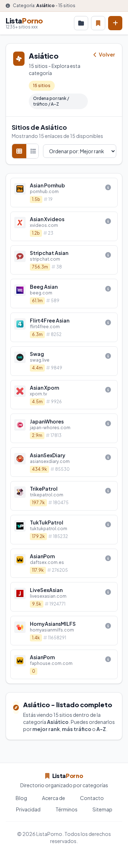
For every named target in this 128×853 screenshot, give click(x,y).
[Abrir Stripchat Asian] (64, 260)
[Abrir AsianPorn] (64, 563)
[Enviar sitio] (115, 23)
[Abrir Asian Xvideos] (64, 226)
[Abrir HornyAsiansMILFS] (64, 630)
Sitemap (102, 809)
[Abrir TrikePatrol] (64, 495)
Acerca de (53, 798)
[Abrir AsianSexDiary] (64, 462)
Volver (106, 54)
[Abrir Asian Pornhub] (64, 192)
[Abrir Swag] (64, 361)
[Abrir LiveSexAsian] (64, 596)
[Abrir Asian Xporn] (64, 394)
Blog (21, 798)
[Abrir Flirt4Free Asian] (64, 327)
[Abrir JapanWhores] (64, 428)
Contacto (92, 798)
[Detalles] (108, 187)
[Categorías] (81, 23)
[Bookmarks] (98, 23)
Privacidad (28, 809)
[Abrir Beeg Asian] (64, 293)
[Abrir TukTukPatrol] (64, 529)
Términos (66, 809)
